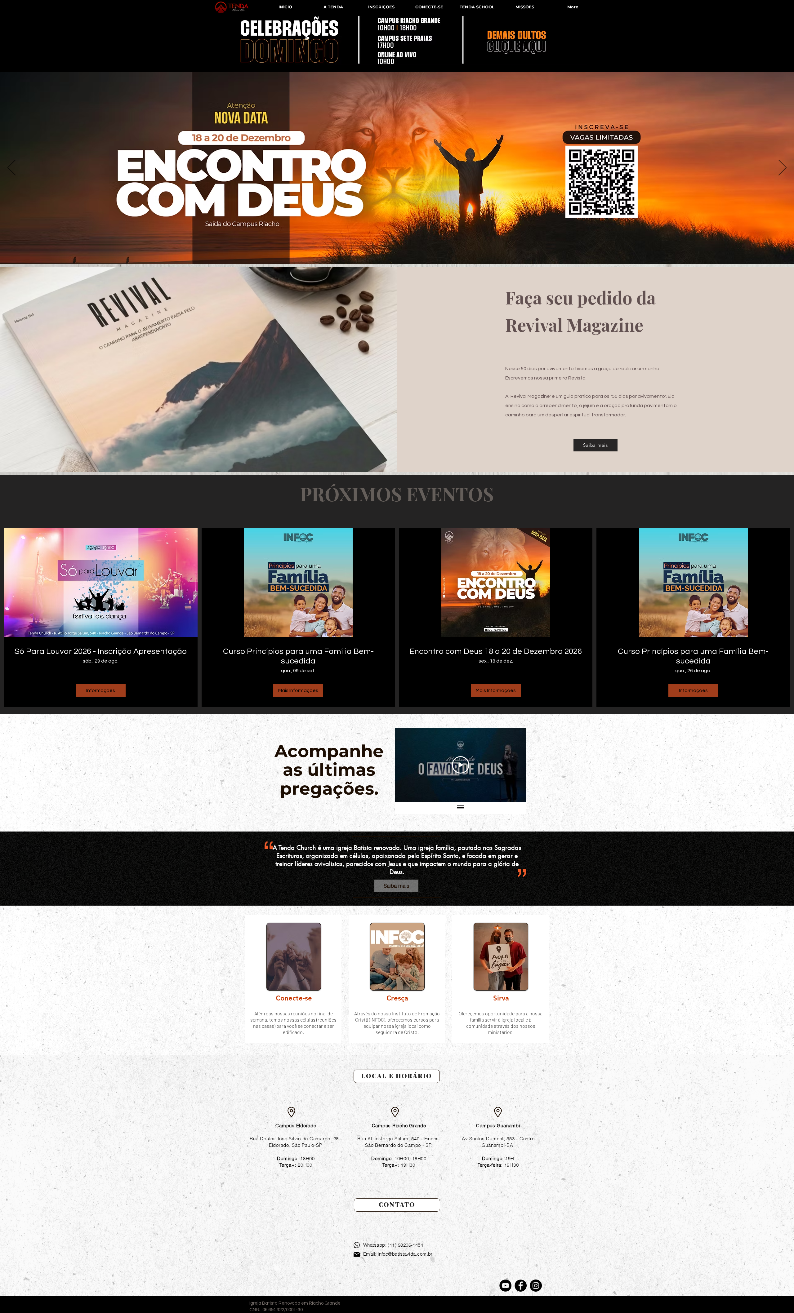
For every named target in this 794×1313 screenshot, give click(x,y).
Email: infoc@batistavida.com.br (398, 1254)
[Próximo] (782, 168)
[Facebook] (521, 1286)
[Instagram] (536, 1286)
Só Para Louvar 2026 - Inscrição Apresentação (101, 651)
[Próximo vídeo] (513, 765)
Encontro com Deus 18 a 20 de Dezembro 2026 (495, 651)
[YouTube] (505, 1286)
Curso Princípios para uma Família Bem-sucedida (298, 656)
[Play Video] (460, 765)
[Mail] (357, 1254)
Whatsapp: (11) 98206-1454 (393, 1245)
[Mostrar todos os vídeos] (460, 808)
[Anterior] (11, 168)
